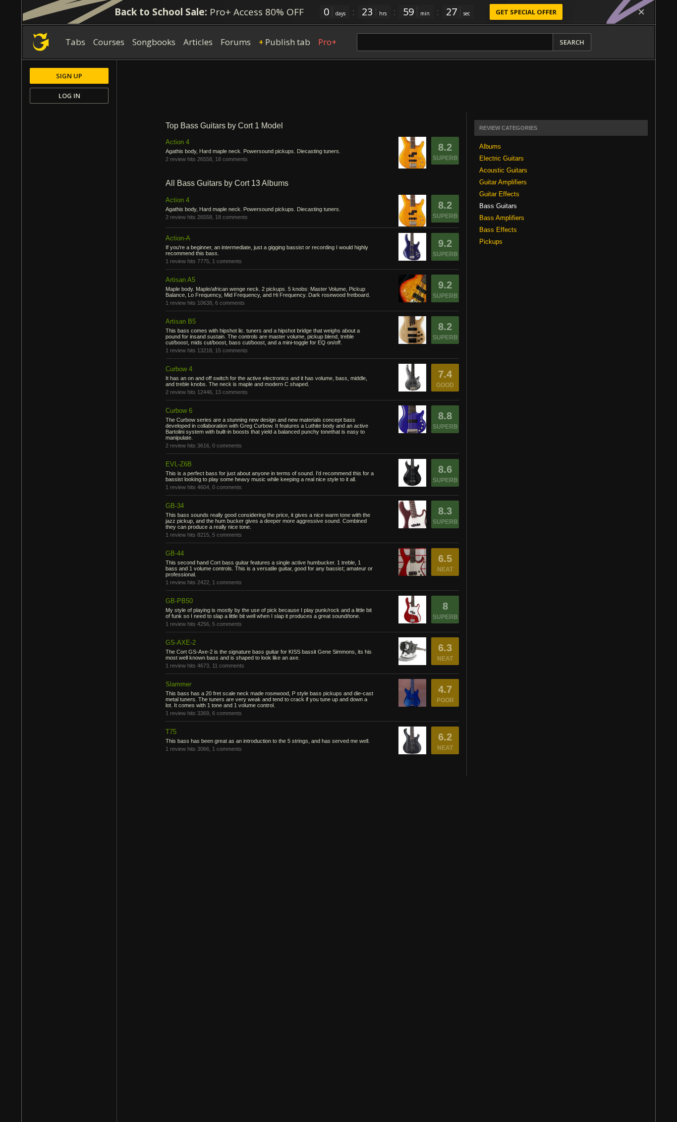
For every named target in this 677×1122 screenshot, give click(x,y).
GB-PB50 (179, 601)
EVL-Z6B (179, 464)
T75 (171, 731)
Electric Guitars (501, 158)
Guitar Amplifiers (503, 182)
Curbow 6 (179, 410)
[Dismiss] (641, 12)
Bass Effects (498, 229)
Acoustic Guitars (503, 170)
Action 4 (177, 142)
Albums (490, 146)
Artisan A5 (180, 279)
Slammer (178, 684)
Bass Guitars (498, 206)
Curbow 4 (179, 369)
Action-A (178, 238)
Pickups (491, 241)
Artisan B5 (181, 321)
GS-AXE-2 (181, 642)
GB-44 (175, 553)
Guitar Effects (499, 194)
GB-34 (175, 505)
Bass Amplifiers (501, 218)
